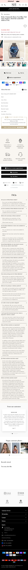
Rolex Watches (7, 14)
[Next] (26, 64)
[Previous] (1, 448)
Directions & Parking (6, 538)
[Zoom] (22, 58)
